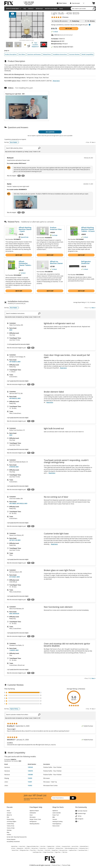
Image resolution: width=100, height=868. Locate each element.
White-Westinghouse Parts (71, 848)
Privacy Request (11, 839)
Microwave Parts (63, 850)
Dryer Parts (33, 850)
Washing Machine (34, 823)
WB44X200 (16, 613)
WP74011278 (13, 540)
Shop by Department (12, 8)
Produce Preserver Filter (56, 228)
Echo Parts (42, 846)
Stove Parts (40, 850)
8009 (10, 330)
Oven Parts (47, 850)
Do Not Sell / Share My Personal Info (16, 837)
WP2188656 (12, 503)
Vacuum (54, 819)
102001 (30, 782)
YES (19, 175)
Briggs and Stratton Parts (33, 846)
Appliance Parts (73, 850)
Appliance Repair (34, 810)
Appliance (55, 810)
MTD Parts (27, 848)
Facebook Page (82, 813)
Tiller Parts (64, 852)
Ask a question (50, 132)
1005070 (30, 771)
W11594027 (12, 577)
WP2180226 (20, 503)
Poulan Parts (43, 848)
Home (8, 810)
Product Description (10, 54)
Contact (31, 8)
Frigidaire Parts (50, 846)
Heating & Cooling (57, 821)
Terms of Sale (10, 828)
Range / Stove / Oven (35, 819)
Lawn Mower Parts (82, 850)
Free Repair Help (36, 807)
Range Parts (55, 850)
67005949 (12, 467)
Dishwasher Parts (83, 848)
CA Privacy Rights (11, 821)
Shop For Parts (58, 807)
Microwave (32, 817)
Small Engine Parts (37, 852)
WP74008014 (13, 362)
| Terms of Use (55, 865)
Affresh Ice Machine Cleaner (56, 262)
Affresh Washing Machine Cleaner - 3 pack (25, 229)
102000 (30, 778)
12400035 (12, 650)
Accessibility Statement (13, 841)
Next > (94, 308)
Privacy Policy (10, 819)
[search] (93, 8)
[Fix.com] (9, 3)
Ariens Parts (22, 846)
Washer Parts (15, 850)
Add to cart (68, 28)
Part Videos (22, 54)
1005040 (30, 767)
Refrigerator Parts (24, 850)
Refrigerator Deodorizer (86, 262)
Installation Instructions (60, 54)
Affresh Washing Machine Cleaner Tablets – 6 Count (88, 229)
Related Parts (47, 54)
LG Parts (13, 848)
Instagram (80, 818)
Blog (61, 8)
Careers (9, 834)
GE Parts (58, 846)
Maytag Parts (20, 848)
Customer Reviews (74, 54)
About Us (9, 815)
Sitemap (9, 830)
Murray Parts (35, 848)
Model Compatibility (87, 54)
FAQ (25, 8)
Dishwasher (33, 813)
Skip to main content (50, 12)
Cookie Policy (10, 823)
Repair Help (39, 8)
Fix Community (81, 807)
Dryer (31, 815)
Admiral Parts (14, 846)
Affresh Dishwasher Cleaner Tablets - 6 (25, 264)
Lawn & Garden (56, 813)
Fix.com (9, 807)
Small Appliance (56, 823)
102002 (30, 785)
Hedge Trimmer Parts (48, 852)
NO (23, 175)
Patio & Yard (55, 826)
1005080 (30, 774)
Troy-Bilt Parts (51, 848)
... (56, 81)
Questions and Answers (34, 54)
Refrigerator (33, 821)
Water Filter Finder (51, 8)
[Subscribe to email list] (73, 798)
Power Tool (55, 815)
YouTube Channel (82, 811)
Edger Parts (58, 852)
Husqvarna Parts (66, 846)
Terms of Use (10, 826)
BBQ (53, 817)
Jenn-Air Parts (75, 846)
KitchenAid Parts (84, 846)
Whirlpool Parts (59, 848)
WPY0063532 (13, 398)
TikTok (79, 816)
